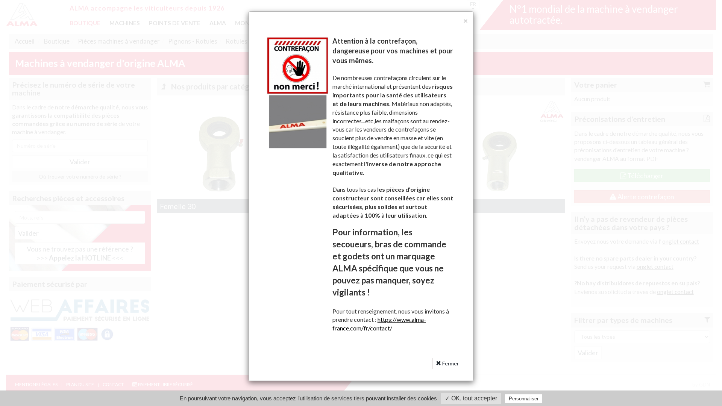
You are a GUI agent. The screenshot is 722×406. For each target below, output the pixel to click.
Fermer (450, 363)
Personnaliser (523, 398)
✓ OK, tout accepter (471, 398)
